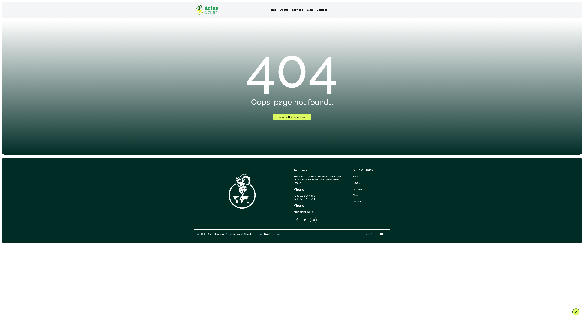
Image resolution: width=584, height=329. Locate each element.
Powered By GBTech (375, 234)
